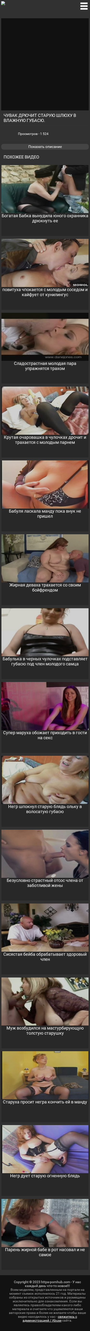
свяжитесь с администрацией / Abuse (50, 1318)
